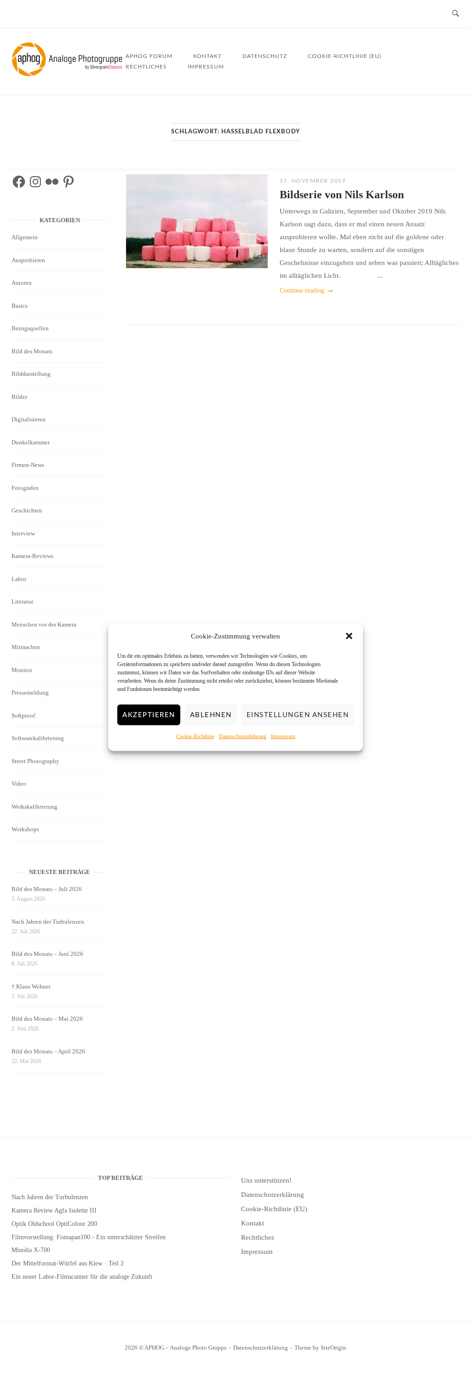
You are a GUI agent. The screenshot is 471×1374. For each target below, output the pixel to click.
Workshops (25, 829)
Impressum (283, 736)
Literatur (22, 601)
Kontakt (252, 1223)
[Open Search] (456, 14)
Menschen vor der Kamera (43, 624)
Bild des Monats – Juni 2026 (47, 953)
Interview (23, 533)
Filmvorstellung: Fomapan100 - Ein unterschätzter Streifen (88, 1237)
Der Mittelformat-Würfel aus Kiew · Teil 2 (67, 1263)
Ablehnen (211, 715)
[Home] (68, 74)
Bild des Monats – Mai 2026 (47, 1018)
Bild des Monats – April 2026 (48, 1051)
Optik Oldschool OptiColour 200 (54, 1223)
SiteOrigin (333, 1347)
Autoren (21, 282)
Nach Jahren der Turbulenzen (47, 921)
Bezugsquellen (30, 328)
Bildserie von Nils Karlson (342, 195)
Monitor (21, 670)
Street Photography (35, 761)
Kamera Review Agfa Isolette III (54, 1210)
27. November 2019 (313, 181)
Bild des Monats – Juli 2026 (46, 888)
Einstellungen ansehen (298, 715)
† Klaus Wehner (31, 986)
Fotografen (25, 487)
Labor (18, 578)
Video (18, 783)
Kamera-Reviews (32, 555)
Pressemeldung (30, 692)
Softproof (23, 715)
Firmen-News (27, 464)
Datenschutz (264, 56)
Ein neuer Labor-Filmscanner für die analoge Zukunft (81, 1276)
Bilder (19, 396)
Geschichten (26, 510)
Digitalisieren (28, 419)
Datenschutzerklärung (242, 736)
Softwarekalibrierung (37, 738)
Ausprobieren (28, 260)
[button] (349, 636)
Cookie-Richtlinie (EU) (344, 56)
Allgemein (24, 237)
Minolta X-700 (30, 1250)
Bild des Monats (31, 351)
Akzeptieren (148, 715)
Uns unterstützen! (266, 1180)
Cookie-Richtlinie (195, 736)
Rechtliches (146, 66)
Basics (19, 305)
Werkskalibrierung (34, 806)
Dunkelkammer (30, 442)
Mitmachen (25, 647)
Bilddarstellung (31, 373)
